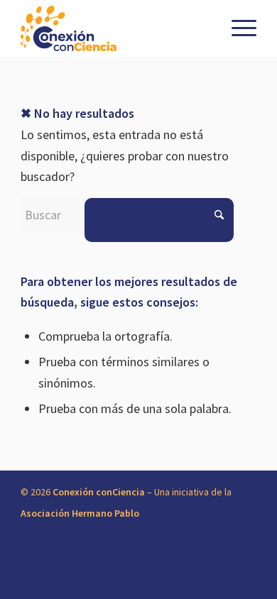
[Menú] (236, 28)
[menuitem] (236, 28)
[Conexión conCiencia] (115, 28)
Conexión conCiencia (99, 491)
